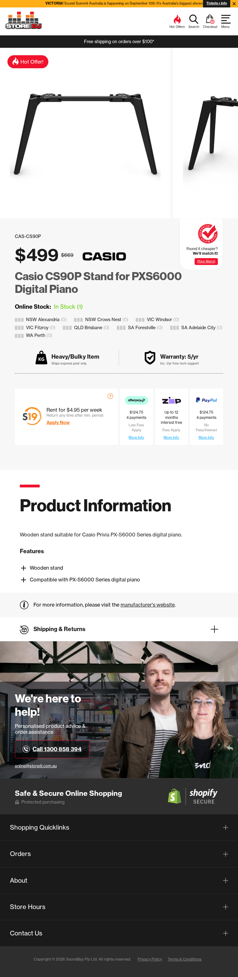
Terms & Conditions (184, 959)
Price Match (206, 261)
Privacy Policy (150, 959)
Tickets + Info (216, 3)
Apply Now (58, 422)
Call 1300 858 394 (57, 749)
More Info (136, 437)
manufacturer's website (148, 605)
